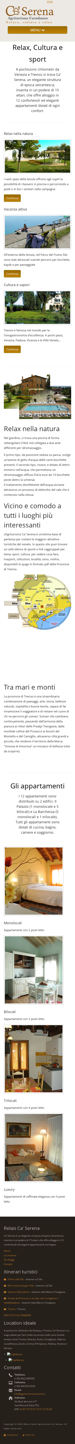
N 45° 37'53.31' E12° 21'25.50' (36, 1409)
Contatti (8, 1264)
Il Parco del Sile (16, 1279)
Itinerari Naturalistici (19, 1292)
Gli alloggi (9, 1259)
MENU (36, 29)
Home (7, 1251)
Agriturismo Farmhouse (28, 18)
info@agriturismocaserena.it (29, 1393)
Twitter (30, 1435)
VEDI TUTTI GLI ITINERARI (17, 1315)
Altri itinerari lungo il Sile (21, 1285)
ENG (50, 2)
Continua (12, 198)
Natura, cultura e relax (29, 22)
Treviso (12, 1309)
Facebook (12, 1435)
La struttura (10, 1255)
